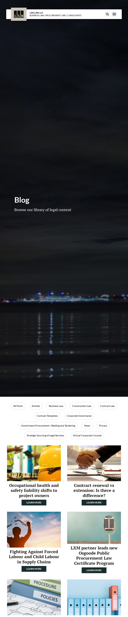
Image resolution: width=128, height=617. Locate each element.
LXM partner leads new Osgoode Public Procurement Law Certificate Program (94, 555)
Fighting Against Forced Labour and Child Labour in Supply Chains (34, 557)
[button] (107, 14)
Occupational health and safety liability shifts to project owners (34, 490)
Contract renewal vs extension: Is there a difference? (94, 490)
